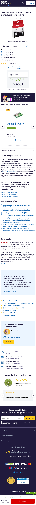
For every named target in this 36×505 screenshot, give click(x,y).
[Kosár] (23, 3)
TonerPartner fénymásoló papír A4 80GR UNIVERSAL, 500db (16, 123)
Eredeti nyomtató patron (27, 303)
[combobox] (18, 74)
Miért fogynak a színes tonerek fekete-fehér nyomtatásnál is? (19, 231)
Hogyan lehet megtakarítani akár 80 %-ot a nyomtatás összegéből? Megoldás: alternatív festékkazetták (17, 209)
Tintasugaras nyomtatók (9, 310)
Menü (32, 3)
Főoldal (2, 8)
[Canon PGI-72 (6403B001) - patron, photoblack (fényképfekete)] (18, 38)
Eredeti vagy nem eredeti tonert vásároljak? (15, 213)
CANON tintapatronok (9, 308)
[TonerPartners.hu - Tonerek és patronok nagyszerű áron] (6, 3)
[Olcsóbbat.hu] (23, 479)
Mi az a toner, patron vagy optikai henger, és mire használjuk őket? (16, 205)
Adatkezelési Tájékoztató (7, 423)
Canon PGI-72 (30, 8)
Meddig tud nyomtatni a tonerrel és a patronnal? (16, 228)
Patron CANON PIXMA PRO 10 (9, 194)
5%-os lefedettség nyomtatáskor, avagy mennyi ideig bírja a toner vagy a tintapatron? (19, 216)
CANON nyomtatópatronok (10, 303)
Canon (26, 46)
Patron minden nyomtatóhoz (12, 8)
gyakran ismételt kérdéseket (9, 171)
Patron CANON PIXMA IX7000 (9, 192)
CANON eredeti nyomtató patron (11, 305)
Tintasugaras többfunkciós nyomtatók (13, 312)
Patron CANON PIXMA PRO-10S (9, 196)
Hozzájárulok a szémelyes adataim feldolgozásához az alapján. (15, 422)
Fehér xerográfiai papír (9, 315)
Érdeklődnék (8, 341)
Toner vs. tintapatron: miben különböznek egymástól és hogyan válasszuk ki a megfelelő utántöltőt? (18, 225)
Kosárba (24, 501)
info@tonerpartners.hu (13, 337)
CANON (23, 8)
